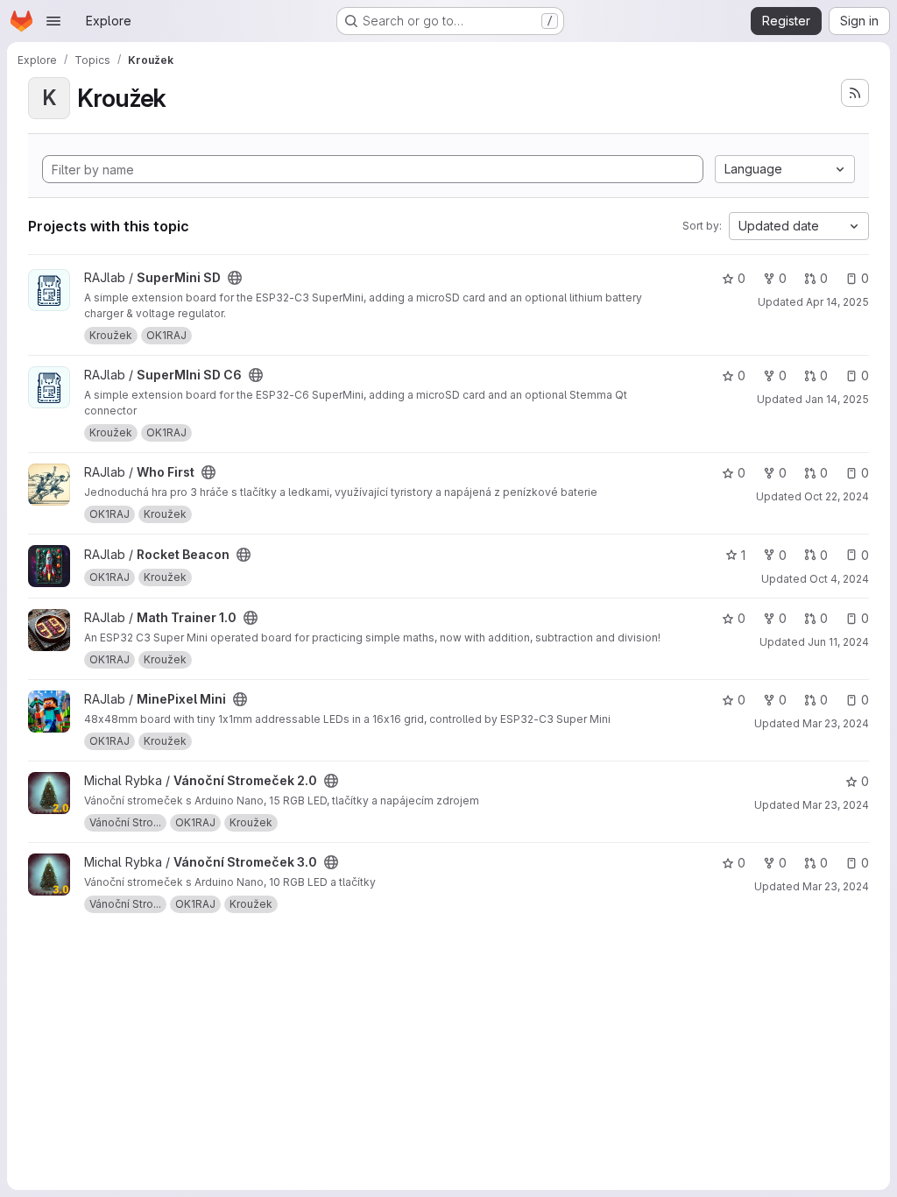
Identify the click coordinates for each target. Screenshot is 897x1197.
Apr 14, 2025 (837, 301)
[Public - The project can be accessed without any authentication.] (235, 278)
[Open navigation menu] (53, 21)
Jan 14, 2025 (837, 399)
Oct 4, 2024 (839, 578)
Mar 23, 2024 (835, 723)
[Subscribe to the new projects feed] (855, 93)
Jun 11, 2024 (838, 641)
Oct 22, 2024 (836, 496)
